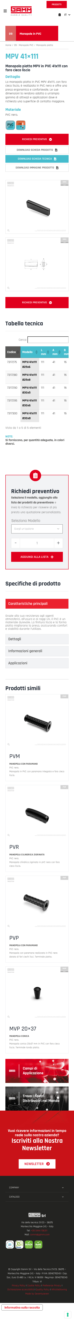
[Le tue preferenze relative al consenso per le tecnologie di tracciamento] (67, 1314)
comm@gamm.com (40, 1234)
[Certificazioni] (37, 1244)
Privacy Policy (18, 1285)
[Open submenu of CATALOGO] (63, 1196)
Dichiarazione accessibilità (20, 1289)
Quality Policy (42, 1289)
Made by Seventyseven (37, 1293)
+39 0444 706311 (39, 1230)
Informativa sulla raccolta (22, 1307)
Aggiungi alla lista (34, 557)
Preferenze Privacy (52, 1285)
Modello (34, 520)
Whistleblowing (59, 1289)
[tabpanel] (37, 622)
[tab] (37, 604)
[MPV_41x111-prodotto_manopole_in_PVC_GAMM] (37, 182)
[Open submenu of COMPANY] (63, 1187)
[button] (5, 11)
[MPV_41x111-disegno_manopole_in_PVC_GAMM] (37, 239)
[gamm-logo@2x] (21, 7)
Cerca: (23, 340)
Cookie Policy (34, 1285)
